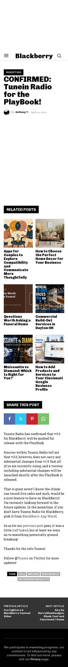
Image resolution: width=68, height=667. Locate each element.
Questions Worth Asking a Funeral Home (17, 320)
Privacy (36, 659)
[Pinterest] (32, 419)
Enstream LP (50, 574)
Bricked (33, 574)
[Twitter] (20, 419)
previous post (33, 526)
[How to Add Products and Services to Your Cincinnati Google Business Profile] (50, 349)
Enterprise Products (34, 579)
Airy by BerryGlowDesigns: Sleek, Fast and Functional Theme (51, 614)
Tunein (23, 558)
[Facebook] (9, 419)
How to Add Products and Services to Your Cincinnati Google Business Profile (49, 378)
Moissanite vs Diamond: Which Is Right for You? (18, 372)
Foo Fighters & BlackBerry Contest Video (17, 613)
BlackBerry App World (39, 516)
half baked (20, 530)
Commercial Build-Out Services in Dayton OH (46, 322)
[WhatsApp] (43, 419)
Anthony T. (22, 112)
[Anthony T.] (7, 112)
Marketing (13, 72)
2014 (22, 574)
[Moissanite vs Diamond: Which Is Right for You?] (18, 349)
